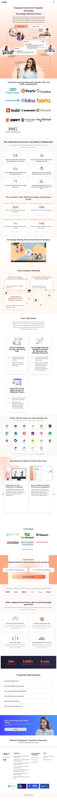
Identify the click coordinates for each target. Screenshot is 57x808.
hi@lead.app (6, 757)
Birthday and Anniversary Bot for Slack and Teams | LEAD (21, 770)
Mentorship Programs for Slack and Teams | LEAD (21, 757)
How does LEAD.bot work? (11, 681)
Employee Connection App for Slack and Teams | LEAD (21, 760)
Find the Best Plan (28, 577)
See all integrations (40, 453)
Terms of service (34, 757)
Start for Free (36, 26)
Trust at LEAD (34, 762)
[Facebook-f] (3, 759)
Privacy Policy (34, 759)
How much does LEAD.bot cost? (13, 706)
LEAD (4, 2)
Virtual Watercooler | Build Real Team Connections (20, 774)
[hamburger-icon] (53, 2)
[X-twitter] (5, 759)
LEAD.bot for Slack (47, 759)
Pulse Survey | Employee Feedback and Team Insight (21, 767)
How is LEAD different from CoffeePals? (15, 691)
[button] (28, 252)
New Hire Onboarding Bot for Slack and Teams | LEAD (21, 763)
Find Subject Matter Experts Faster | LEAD (21, 777)
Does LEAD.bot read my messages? (14, 696)
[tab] (15, 570)
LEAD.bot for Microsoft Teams (48, 757)
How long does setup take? (11, 701)
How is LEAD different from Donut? (14, 686)
